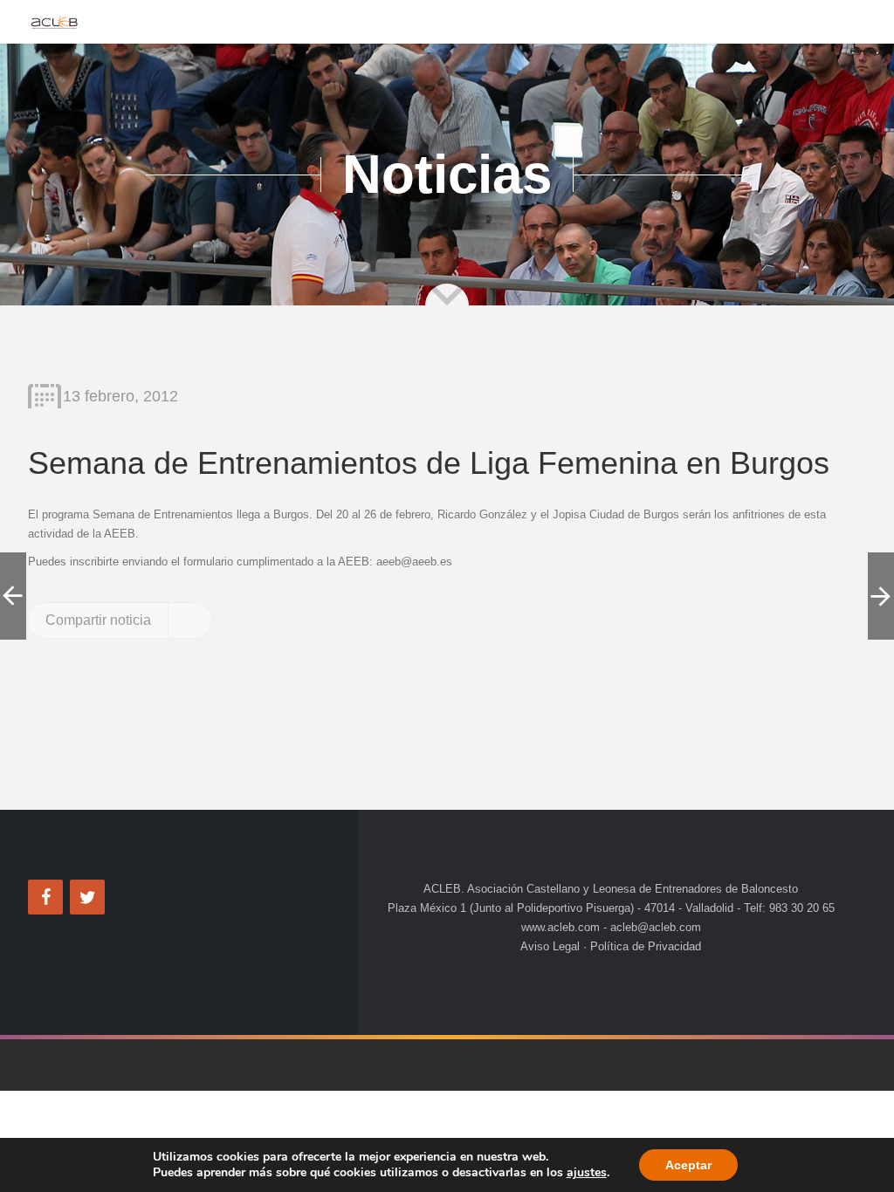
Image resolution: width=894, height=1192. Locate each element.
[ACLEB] (54, 22)
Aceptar (688, 1165)
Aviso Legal (551, 946)
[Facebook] (45, 897)
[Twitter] (87, 897)
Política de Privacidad (644, 946)
